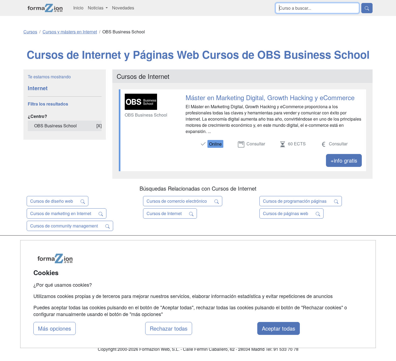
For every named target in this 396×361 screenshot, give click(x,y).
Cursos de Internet (165, 213)
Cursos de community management (64, 226)
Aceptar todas (278, 328)
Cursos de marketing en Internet (61, 213)
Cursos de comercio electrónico (177, 201)
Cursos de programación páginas (295, 201)
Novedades (123, 8)
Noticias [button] (96, 8)
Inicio (78, 8)
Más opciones (54, 328)
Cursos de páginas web (286, 213)
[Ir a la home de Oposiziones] (45, 8)
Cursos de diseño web (52, 201)
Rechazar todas (168, 328)
